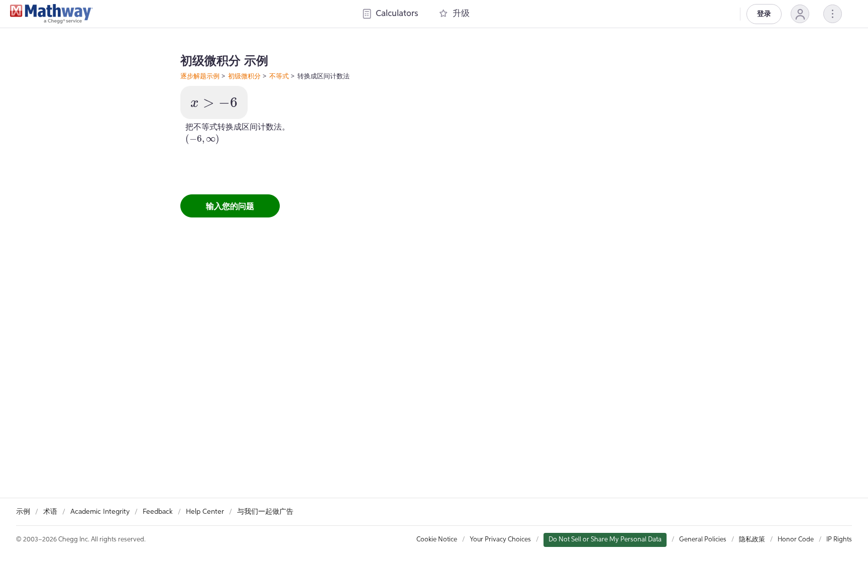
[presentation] (214, 102)
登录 (764, 14)
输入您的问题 (230, 205)
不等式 (279, 75)
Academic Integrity (100, 511)
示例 (23, 511)
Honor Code (796, 539)
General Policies (702, 539)
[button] (800, 14)
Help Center (205, 511)
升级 (461, 14)
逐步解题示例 (200, 75)
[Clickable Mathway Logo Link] (51, 14)
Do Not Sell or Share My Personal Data (605, 539)
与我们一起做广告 (265, 511)
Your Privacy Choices (500, 539)
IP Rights (839, 539)
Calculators (397, 14)
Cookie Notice (436, 539)
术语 (50, 511)
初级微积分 (244, 75)
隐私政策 (752, 539)
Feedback (158, 511)
